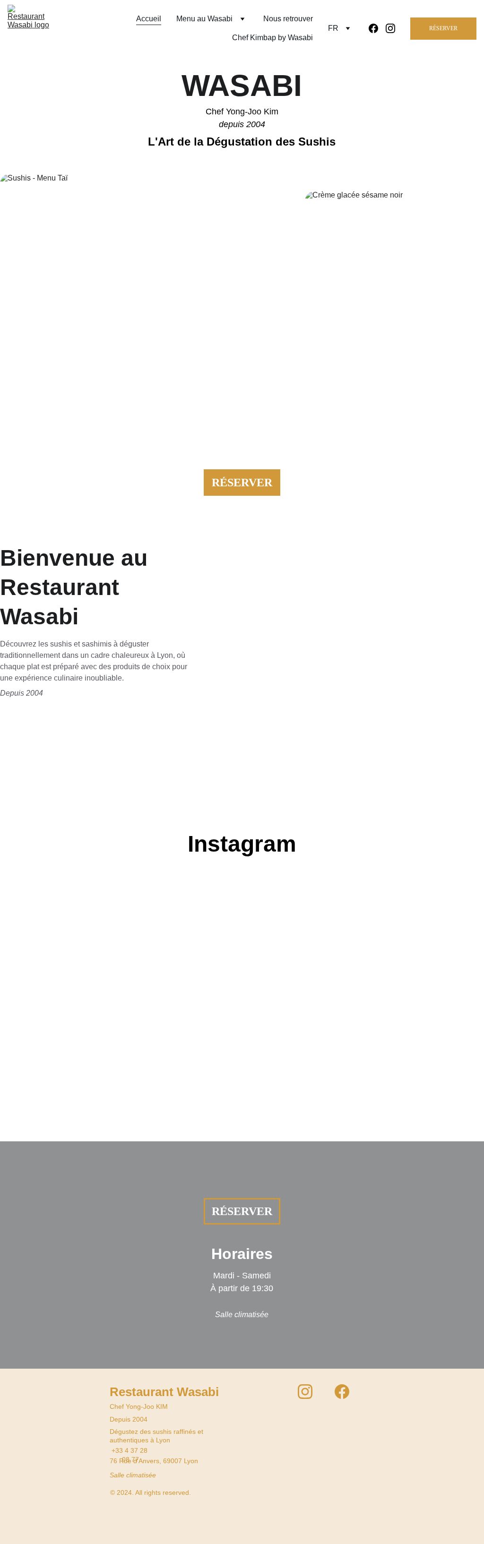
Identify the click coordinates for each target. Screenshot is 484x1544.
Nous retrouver (288, 19)
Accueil (148, 19)
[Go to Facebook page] (377, 28)
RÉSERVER (443, 28)
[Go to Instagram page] (390, 28)
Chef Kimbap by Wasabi (272, 38)
